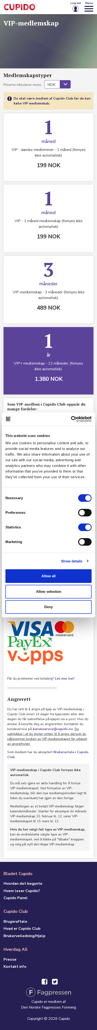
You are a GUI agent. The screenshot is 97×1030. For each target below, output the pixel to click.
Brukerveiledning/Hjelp (24, 936)
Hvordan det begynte (23, 883)
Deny (48, 607)
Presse (10, 959)
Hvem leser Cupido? (22, 890)
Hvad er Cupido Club (22, 928)
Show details (71, 561)
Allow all (48, 576)
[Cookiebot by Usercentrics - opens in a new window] (71, 419)
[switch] (85, 512)
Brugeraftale (15, 921)
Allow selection (48, 592)
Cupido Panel (16, 898)
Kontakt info (15, 966)
